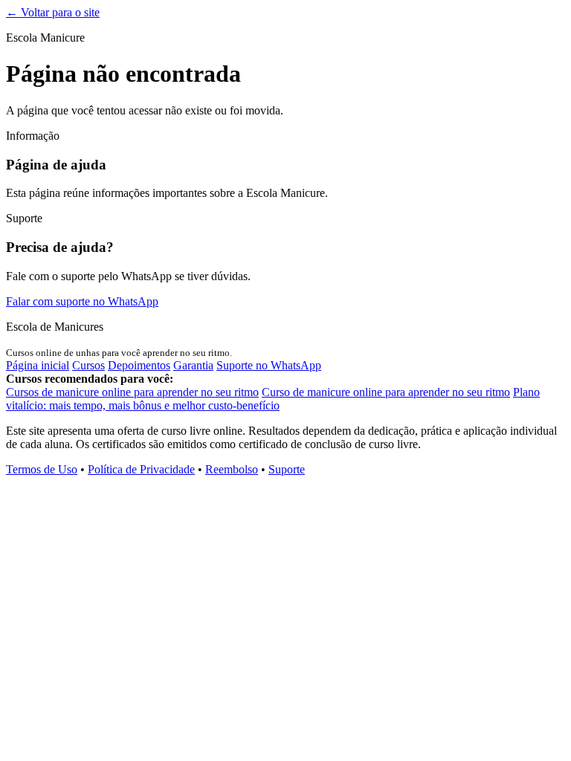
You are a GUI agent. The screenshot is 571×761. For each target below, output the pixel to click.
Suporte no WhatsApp (268, 365)
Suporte (286, 469)
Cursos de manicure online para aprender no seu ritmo (132, 392)
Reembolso (231, 469)
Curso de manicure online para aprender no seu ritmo (386, 392)
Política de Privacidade (141, 469)
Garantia (193, 365)
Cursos (88, 365)
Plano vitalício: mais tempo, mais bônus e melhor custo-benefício (273, 399)
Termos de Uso (41, 469)
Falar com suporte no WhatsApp (82, 301)
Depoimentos (139, 365)
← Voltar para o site (53, 12)
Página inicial (37, 365)
